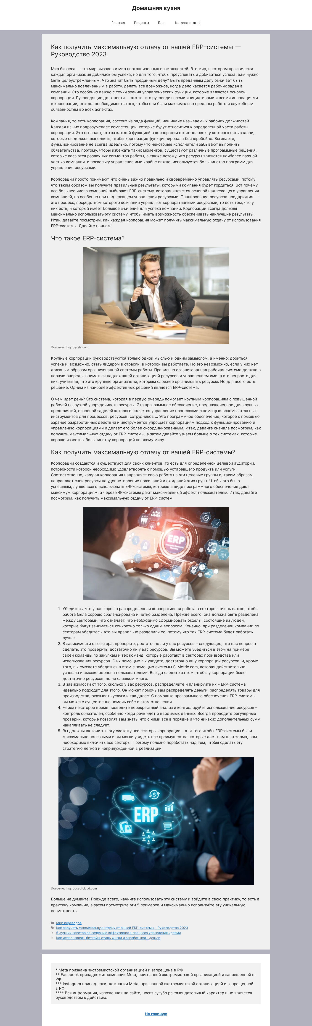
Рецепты (141, 23)
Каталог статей (188, 23)
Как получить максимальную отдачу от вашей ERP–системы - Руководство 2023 (122, 928)
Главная (118, 23)
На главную (156, 1014)
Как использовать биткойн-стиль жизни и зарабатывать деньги (108, 938)
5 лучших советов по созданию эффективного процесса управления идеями (118, 933)
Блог (162, 23)
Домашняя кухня (156, 8)
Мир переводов (69, 923)
